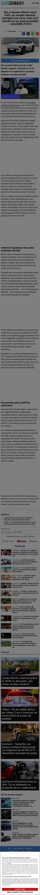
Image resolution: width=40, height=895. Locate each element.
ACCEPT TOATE (20, 889)
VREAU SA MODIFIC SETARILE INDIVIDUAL (20, 892)
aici (19, 870)
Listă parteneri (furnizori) (6, 885)
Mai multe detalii (8, 863)
